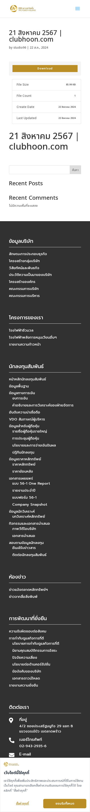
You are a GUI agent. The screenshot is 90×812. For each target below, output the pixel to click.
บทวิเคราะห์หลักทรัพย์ (28, 516)
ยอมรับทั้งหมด (64, 803)
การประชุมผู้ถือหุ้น (25, 438)
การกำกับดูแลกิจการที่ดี (26, 638)
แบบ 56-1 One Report (31, 483)
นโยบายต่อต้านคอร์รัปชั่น (31, 664)
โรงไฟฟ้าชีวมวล (21, 330)
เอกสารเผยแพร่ (21, 478)
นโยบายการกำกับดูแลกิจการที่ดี (35, 643)
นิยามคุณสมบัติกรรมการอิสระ (34, 650)
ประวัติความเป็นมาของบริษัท (30, 274)
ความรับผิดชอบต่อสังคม (27, 631)
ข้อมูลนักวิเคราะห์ (22, 511)
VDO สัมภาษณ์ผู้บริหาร (27, 419)
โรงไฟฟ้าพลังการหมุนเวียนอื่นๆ (33, 337)
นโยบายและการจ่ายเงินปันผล (34, 445)
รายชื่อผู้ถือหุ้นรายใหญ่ (29, 431)
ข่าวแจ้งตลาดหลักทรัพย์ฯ (28, 589)
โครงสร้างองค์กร (22, 281)
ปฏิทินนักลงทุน (23, 452)
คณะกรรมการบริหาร (24, 295)
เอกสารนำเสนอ (23, 535)
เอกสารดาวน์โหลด (26, 678)
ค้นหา (75, 170)
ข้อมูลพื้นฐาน (19, 386)
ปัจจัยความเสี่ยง (24, 657)
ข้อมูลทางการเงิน (22, 393)
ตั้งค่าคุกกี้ (22, 803)
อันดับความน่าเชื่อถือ (24, 412)
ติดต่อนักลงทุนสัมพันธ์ (29, 555)
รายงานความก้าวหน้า (25, 344)
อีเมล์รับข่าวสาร (24, 548)
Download (45, 69)
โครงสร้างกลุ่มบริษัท (24, 261)
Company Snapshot (29, 504)
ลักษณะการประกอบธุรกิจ (28, 254)
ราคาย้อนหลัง (22, 471)
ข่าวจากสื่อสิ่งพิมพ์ (23, 596)
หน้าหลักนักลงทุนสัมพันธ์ (27, 379)
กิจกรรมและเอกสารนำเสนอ (29, 523)
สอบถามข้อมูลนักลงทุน (26, 542)
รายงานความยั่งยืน (23, 685)
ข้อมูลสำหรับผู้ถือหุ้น (24, 426)
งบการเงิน (20, 398)
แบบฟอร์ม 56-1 (24, 497)
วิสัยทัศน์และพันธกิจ (24, 268)
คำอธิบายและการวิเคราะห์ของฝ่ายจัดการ (43, 405)
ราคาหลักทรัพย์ (23, 464)
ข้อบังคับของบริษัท (26, 671)
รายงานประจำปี (23, 490)
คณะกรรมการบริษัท (24, 288)
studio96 (19, 47)
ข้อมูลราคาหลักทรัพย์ (25, 459)
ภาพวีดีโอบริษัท (24, 528)
